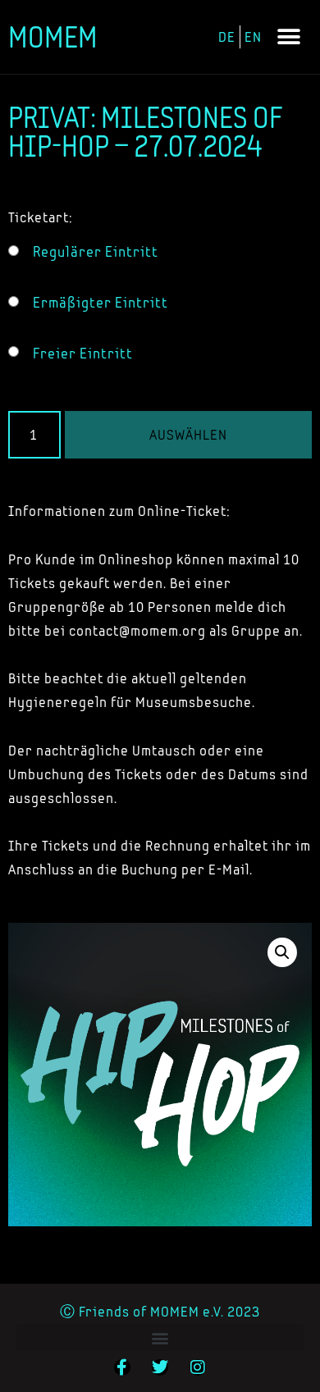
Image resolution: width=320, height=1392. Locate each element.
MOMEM (53, 37)
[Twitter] (160, 1367)
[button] (289, 37)
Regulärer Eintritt (95, 252)
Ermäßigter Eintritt (100, 303)
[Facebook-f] (122, 1367)
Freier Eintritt (83, 354)
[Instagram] (198, 1367)
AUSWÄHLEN (188, 434)
